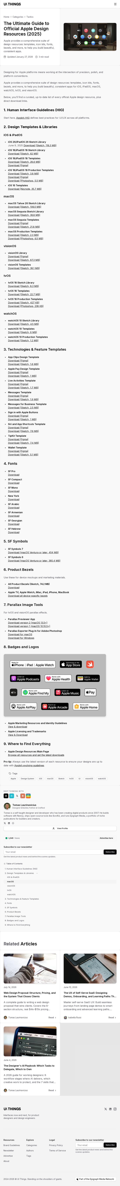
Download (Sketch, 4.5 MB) (23, 324)
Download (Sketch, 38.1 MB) (24, 268)
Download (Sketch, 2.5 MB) (23, 407)
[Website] (13, 823)
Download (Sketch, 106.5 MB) (24, 206)
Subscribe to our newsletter (18, 847)
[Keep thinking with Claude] (22, 796)
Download (13, 474)
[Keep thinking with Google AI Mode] (28, 796)
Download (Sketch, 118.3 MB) (40, 145)
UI (79, 778)
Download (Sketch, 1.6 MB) (23, 364)
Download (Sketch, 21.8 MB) (24, 226)
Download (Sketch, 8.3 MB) (23, 286)
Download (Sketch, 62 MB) (23, 153)
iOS (40, 778)
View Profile (62, 828)
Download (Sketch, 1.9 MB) (23, 399)
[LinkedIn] (9, 823)
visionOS (89, 778)
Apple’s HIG (23, 117)
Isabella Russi (74, 1017)
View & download (17, 726)
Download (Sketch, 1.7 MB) (23, 387)
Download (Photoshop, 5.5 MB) (25, 180)
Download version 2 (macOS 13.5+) (27, 622)
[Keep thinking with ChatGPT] (6, 796)
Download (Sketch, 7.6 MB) (23, 431)
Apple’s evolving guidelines (29, 765)
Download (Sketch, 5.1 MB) (23, 454)
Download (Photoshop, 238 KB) (26, 306)
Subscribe (110, 852)
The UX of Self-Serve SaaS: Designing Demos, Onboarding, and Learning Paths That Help (90, 996)
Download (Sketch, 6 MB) (22, 332)
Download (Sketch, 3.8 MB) (23, 173)
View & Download (18, 734)
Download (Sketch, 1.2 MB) (23, 340)
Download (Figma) (18, 165)
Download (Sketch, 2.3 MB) (23, 235)
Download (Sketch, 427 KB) (23, 302)
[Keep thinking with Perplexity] (11, 796)
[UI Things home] (13, 4)
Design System (27, 778)
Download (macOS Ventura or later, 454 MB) (33, 552)
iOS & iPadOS (13, 877)
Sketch (61, 778)
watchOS (102, 778)
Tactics (29, 17)
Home (6, 17)
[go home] (12, 1109)
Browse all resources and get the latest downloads (36, 755)
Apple (13, 778)
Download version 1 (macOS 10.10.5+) (29, 626)
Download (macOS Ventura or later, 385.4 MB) (34, 560)
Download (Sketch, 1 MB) (22, 375)
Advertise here (106, 838)
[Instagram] (115, 1114)
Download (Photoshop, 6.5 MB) (25, 238)
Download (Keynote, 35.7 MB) (25, 188)
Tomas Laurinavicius (24, 804)
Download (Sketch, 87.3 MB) (24, 260)
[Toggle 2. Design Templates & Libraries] (37, 873)
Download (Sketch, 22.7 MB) (24, 294)
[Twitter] (5, 823)
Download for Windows (21, 637)
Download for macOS (20, 634)
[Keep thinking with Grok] (17, 796)
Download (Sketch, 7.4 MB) (23, 442)
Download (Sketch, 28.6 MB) (24, 161)
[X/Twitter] (105, 1114)
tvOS (71, 778)
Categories (18, 17)
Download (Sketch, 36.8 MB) (24, 215)
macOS (50, 778)
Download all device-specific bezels (28, 595)
